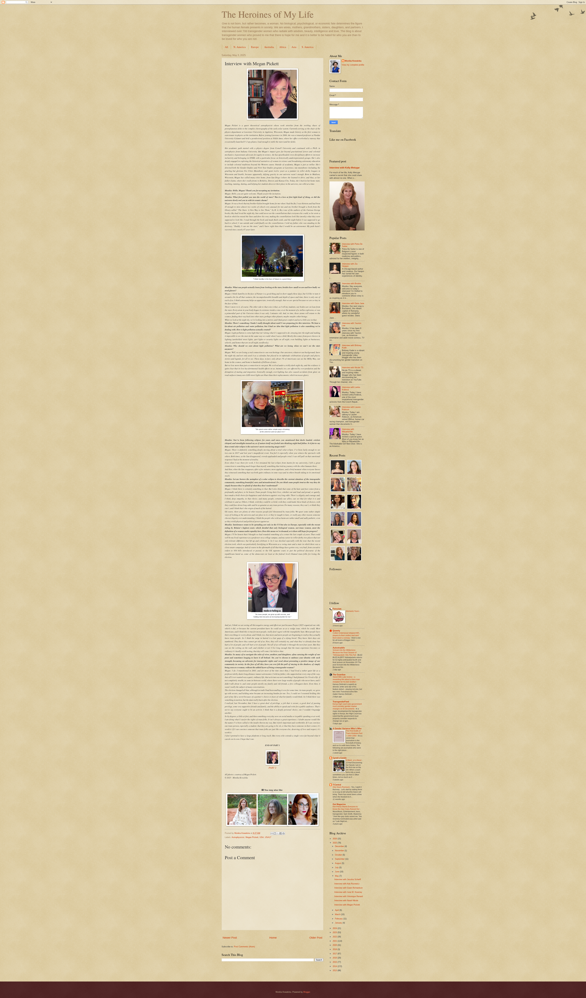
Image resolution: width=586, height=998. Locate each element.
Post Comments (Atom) (244, 946)
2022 (335, 937)
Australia (269, 47)
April (337, 910)
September (340, 859)
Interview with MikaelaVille (348, 430)
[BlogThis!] (274, 833)
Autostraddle (339, 648)
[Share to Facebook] (280, 833)
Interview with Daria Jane (353, 303)
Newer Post (230, 937)
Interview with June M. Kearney (348, 892)
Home (273, 937)
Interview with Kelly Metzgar (344, 167)
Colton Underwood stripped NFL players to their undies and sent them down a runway (346, 635)
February (339, 919)
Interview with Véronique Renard (348, 896)
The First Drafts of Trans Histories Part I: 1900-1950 (354, 733)
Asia (293, 47)
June (337, 871)
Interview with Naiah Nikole (346, 900)
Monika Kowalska (353, 61)
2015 (335, 962)
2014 (335, 966)
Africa (282, 47)
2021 (335, 941)
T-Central (337, 785)
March (338, 914)
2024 (335, 928)
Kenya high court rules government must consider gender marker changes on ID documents (347, 706)
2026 (335, 838)
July (337, 867)
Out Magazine (339, 804)
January (339, 923)
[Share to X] (277, 833)
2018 (335, 949)
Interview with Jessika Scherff (347, 879)
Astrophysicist (238, 837)
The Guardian (339, 674)
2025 (335, 843)
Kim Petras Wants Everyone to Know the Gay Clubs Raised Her (346, 808)
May (337, 876)
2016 (335, 958)
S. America (307, 47)
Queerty (336, 630)
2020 (335, 945)
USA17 (268, 837)
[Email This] (271, 833)
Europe (255, 47)
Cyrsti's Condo (340, 758)
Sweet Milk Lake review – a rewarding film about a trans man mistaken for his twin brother (346, 679)
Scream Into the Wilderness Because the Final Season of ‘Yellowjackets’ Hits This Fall (344, 652)
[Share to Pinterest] (283, 833)
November (340, 850)
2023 (335, 932)
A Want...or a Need (354, 760)
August (338, 863)
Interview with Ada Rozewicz (347, 884)
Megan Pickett (252, 837)
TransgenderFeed (341, 702)
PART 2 (272, 767)
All (226, 47)
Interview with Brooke (351, 283)
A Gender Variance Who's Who (347, 728)
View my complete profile (353, 65)
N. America (239, 47)
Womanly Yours (352, 611)
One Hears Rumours (341, 787)
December (340, 846)
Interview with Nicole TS (352, 367)
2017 (335, 953)
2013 (335, 970)
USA (262, 837)
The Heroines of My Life (268, 14)
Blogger (306, 992)
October (339, 855)
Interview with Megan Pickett (347, 905)
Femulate (337, 609)
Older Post (315, 937)
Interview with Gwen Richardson (348, 888)
